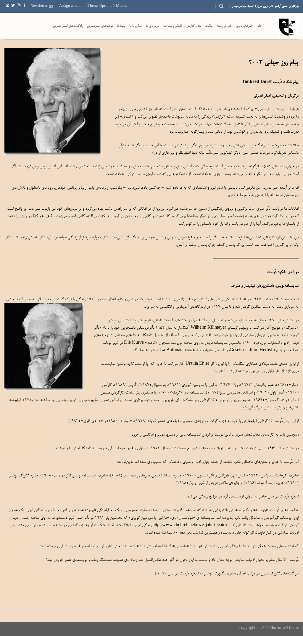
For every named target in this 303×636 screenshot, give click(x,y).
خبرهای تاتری (244, 26)
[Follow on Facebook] (24, 6)
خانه (259, 26)
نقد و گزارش (193, 26)
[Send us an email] (7, 6)
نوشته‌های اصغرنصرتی (100, 26)
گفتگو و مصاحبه (172, 26)
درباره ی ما (152, 26)
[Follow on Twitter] (13, 6)
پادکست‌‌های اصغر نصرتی (68, 26)
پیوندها (121, 26)
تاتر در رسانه (224, 26)
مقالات (208, 26)
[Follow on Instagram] (18, 6)
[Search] (221, 6)
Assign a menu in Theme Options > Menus (93, 6)
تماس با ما (135, 26)
